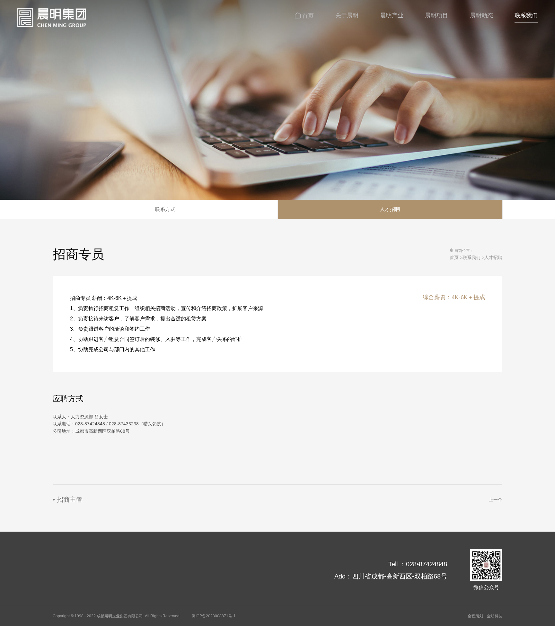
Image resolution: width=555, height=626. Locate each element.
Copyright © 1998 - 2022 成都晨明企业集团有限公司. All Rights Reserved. (117, 616)
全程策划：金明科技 (485, 616)
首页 (454, 257)
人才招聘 (390, 209)
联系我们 (471, 257)
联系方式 (165, 209)
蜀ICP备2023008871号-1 (214, 616)
